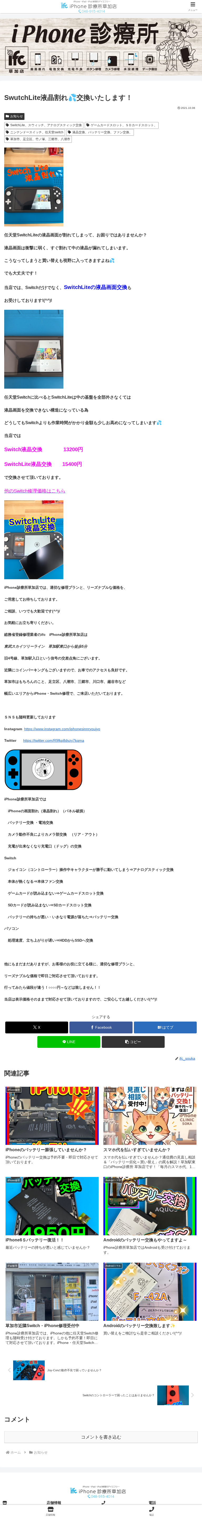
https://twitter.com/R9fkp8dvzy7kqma (53, 740)
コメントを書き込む (101, 1437)
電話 (152, 1503)
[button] (133, 1042)
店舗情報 (54, 1503)
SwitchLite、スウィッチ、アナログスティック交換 (46, 125)
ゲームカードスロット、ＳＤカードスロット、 (124, 125)
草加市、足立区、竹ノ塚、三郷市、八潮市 (40, 139)
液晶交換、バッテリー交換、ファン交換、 (102, 132)
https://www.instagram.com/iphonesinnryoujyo (62, 729)
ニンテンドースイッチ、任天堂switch (36, 132)
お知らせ (16, 116)
